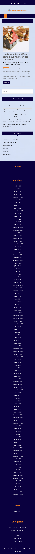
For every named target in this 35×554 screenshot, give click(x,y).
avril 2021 (18, 274)
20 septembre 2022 (10, 62)
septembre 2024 (18, 211)
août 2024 (18, 213)
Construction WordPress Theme (16, 549)
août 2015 (18, 459)
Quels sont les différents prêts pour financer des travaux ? (16, 57)
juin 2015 (18, 464)
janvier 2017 (18, 412)
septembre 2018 (18, 357)
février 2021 (17, 279)
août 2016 (18, 426)
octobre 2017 (18, 387)
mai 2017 (18, 401)
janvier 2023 (18, 235)
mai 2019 (18, 335)
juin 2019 (18, 332)
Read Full (6, 83)
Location (5, 148)
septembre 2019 (18, 324)
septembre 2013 (18, 494)
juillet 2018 (17, 362)
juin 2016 (18, 431)
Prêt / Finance (7, 154)
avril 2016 (18, 437)
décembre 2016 (18, 415)
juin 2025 (18, 202)
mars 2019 (17, 340)
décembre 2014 (18, 475)
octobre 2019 (18, 321)
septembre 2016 (18, 423)
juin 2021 (18, 268)
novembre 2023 (18, 230)
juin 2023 (18, 233)
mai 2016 (18, 434)
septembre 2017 (18, 390)
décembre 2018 (18, 348)
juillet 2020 (17, 296)
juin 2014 (18, 483)
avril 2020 (18, 304)
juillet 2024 (17, 216)
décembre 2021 (18, 255)
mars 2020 (17, 307)
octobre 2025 (18, 194)
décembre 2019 (18, 315)
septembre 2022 (18, 244)
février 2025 (17, 205)
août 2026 (18, 186)
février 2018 (17, 376)
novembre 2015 (18, 450)
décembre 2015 (18, 448)
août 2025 (18, 200)
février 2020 (17, 310)
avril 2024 (18, 219)
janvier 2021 (18, 282)
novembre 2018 (18, 351)
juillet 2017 (17, 395)
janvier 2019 (18, 346)
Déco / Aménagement (9, 142)
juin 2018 (18, 365)
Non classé (6, 151)
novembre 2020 (18, 285)
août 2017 (18, 392)
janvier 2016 (18, 445)
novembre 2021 (18, 257)
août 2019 (18, 326)
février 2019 (17, 343)
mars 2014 (17, 489)
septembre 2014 (18, 478)
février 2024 (17, 222)
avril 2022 (18, 252)
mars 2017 (17, 406)
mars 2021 (17, 277)
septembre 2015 (18, 456)
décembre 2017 (18, 381)
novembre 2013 (18, 492)
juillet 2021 (17, 266)
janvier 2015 (18, 472)
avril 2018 (18, 370)
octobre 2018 (18, 354)
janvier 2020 (18, 313)
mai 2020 (18, 301)
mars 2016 (17, 439)
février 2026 (17, 191)
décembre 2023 (18, 227)
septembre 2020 (18, 290)
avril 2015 (18, 467)
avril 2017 (18, 403)
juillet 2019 (17, 329)
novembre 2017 (18, 384)
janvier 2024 (18, 224)
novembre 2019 (18, 318)
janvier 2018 (18, 379)
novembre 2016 (18, 417)
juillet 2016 (17, 428)
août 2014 (18, 481)
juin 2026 (18, 188)
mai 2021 (18, 271)
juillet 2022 (17, 249)
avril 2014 (18, 486)
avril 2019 (18, 337)
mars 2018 (17, 373)
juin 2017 (18, 398)
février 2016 (17, 442)
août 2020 (18, 293)
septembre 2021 (18, 260)
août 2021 (18, 263)
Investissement (7, 145)
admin (21, 62)
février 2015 (17, 470)
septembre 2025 (18, 197)
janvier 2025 (18, 208)
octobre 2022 (18, 241)
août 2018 (18, 359)
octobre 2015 (18, 453)
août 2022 (18, 246)
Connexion (17, 511)
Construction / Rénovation (11, 139)
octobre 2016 (18, 420)
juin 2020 (18, 299)
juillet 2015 (17, 461)
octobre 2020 (18, 288)
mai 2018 (18, 368)
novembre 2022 (18, 238)
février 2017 (17, 409)
